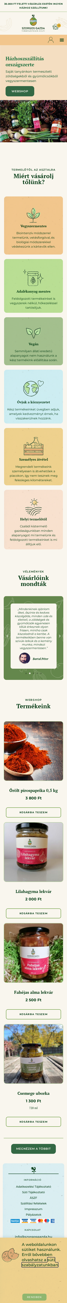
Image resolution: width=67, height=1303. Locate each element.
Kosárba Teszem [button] (34, 812)
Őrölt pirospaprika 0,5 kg (33, 790)
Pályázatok (33, 1214)
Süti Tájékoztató (33, 1192)
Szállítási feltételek (34, 1203)
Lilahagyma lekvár (33, 891)
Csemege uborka (33, 1093)
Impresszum (33, 1209)
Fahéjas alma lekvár (33, 992)
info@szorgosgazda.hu (33, 1237)
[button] (61, 40)
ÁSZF (33, 1198)
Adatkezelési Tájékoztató (33, 1186)
